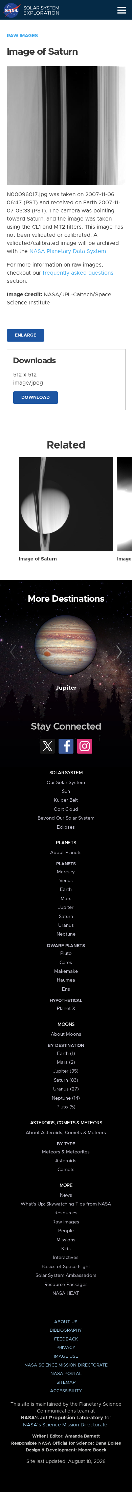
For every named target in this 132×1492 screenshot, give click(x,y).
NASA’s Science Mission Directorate (65, 1425)
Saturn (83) (66, 1080)
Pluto (66, 953)
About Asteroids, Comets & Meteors (66, 1132)
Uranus (66, 925)
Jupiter (66, 688)
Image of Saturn (38, 559)
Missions (66, 1240)
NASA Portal (66, 1374)
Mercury (66, 872)
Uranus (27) (66, 1089)
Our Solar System (66, 782)
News (66, 1195)
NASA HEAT (65, 1293)
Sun (66, 791)
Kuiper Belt (66, 800)
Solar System (66, 773)
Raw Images (22, 35)
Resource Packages (66, 1284)
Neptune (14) (66, 1098)
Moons (66, 1024)
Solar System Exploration (37, 10)
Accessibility (66, 1391)
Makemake (66, 971)
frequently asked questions (78, 273)
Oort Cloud (66, 809)
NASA (9, 10)
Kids (66, 1248)
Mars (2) (66, 1062)
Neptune (66, 934)
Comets (66, 1169)
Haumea (66, 980)
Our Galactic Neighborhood (37, 25)
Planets (66, 843)
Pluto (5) (66, 1107)
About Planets (66, 852)
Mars (66, 898)
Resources (66, 1213)
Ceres (66, 962)
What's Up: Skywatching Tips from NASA (66, 1204)
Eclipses (66, 827)
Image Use (66, 1356)
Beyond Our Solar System (66, 818)
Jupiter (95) (66, 1071)
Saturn (66, 916)
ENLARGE (25, 335)
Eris (66, 989)
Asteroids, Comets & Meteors (66, 1123)
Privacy (66, 1348)
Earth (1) (66, 1053)
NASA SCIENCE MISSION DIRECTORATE (66, 1365)
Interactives (66, 1257)
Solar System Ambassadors (66, 1275)
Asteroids (65, 1160)
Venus (66, 880)
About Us (66, 1322)
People (66, 1231)
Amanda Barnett (82, 1436)
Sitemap (66, 1382)
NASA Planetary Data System (67, 251)
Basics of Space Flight (66, 1266)
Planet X (66, 1008)
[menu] (121, 10)
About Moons (66, 1034)
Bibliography (66, 1330)
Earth (66, 889)
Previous (14, 652)
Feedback (66, 1339)
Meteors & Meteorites (66, 1152)
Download (35, 397)
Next (118, 652)
